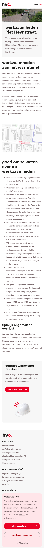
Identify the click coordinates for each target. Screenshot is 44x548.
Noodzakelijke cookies (22, 535)
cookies (22, 515)
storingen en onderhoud (12, 480)
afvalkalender (8, 445)
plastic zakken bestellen (12, 456)
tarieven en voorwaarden (13, 477)
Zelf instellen (22, 543)
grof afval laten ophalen (12, 449)
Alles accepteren (19, 526)
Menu (36, 4)
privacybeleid (10, 518)
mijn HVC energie (10, 473)
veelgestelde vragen (11, 459)
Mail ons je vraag (15, 389)
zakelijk (5, 484)
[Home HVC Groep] (6, 4)
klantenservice (8, 463)
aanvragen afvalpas (10, 452)
